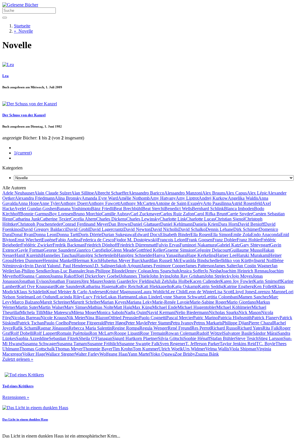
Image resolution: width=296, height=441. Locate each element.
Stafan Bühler (222, 338)
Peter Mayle (136, 322)
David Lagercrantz (106, 229)
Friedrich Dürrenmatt (137, 244)
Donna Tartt (67, 234)
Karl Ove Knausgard (37, 286)
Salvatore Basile (238, 333)
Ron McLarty (101, 333)
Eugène (49, 239)
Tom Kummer (145, 348)
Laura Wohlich (154, 291)
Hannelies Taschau (59, 255)
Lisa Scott (223, 291)
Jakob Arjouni (128, 265)
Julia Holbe (179, 281)
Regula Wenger (153, 328)
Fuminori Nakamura (198, 244)
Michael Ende (164, 307)
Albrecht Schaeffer (111, 192)
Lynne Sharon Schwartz (182, 296)
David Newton (137, 229)
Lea (5, 76)
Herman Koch (88, 260)
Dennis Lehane (219, 229)
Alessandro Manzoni (183, 192)
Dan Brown (119, 224)
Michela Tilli (31, 312)
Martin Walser (51, 307)
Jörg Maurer (92, 281)
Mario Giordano (241, 302)
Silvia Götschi (171, 338)
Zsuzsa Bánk (207, 354)
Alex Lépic (257, 192)
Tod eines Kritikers (18, 386)
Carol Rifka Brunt (210, 213)
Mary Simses (76, 307)
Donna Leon (44, 234)
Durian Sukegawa (117, 234)
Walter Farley (87, 354)
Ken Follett (264, 286)
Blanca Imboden (239, 208)
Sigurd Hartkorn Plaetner (135, 338)
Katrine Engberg (238, 286)
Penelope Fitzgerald (87, 322)
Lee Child (177, 291)
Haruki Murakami (252, 255)
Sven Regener (172, 343)
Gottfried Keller (149, 250)
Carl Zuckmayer (145, 213)
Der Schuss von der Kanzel (24, 115)
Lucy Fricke (94, 296)
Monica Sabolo (110, 312)
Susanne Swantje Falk (139, 343)
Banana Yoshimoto (74, 208)
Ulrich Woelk (170, 348)
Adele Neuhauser (18, 192)
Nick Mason (249, 312)
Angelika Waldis (243, 198)
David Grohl (77, 229)
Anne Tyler (49, 203)
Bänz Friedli (102, 208)
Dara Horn (228, 224)
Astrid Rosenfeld (246, 203)
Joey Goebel (108, 276)
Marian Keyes (113, 302)
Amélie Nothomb (134, 198)
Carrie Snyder (239, 213)
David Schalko (192, 229)
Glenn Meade (122, 250)
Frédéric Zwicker (37, 244)
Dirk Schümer (246, 229)
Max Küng (142, 307)
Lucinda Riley (70, 296)
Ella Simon (220, 234)
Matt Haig (123, 307)
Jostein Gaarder (117, 281)
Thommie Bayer (97, 348)
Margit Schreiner (55, 302)
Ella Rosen (200, 234)
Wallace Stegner (60, 354)
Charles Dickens (111, 218)
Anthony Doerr (74, 203)
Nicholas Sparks (223, 312)
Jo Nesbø (212, 270)
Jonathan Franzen (65, 281)
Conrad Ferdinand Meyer (85, 224)
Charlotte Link (173, 218)
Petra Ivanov (182, 322)
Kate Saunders (69, 286)
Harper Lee (226, 255)
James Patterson (200, 265)
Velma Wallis (217, 348)
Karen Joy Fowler (236, 281)
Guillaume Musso (246, 250)
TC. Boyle (265, 343)
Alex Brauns (213, 192)
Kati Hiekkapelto (156, 286)
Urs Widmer (194, 348)
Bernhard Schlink (208, 208)
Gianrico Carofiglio (92, 250)
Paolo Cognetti (152, 317)
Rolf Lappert (45, 333)
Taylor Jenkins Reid (238, 343)
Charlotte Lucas (200, 218)
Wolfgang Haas (113, 354)
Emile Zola (241, 234)
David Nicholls (164, 229)
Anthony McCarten (137, 203)
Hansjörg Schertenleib (96, 255)
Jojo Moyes (242, 276)
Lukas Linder (148, 296)
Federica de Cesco (97, 239)
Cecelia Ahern (83, 218)
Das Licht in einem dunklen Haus (25, 419)
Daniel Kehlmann (176, 224)
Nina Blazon (96, 317)
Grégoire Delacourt (212, 250)
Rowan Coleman (180, 333)
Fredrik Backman (68, 244)
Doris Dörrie (89, 234)
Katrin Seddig (210, 286)
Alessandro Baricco (146, 192)
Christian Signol (230, 218)
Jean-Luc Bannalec (68, 270)
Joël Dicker (87, 276)
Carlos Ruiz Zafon (177, 213)
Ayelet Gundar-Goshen (35, 208)
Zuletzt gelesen (17, 359)
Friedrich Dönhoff (101, 244)
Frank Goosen (199, 239)
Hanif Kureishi (28, 255)
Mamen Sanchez (253, 296)
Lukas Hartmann (120, 296)
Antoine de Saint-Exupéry (179, 203)
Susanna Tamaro (72, 343)
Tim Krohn (122, 348)
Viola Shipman (242, 348)
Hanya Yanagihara (169, 255)
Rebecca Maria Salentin (90, 328)
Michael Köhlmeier (233, 307)
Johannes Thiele (135, 276)
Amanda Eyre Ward (100, 198)
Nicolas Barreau (25, 317)
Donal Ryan (22, 234)
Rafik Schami (25, 328)
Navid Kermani (161, 312)
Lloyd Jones (244, 291)
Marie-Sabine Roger (208, 302)
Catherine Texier (55, 218)
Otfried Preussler (123, 317)
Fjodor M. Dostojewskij (136, 239)
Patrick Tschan (30, 322)
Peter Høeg (115, 322)
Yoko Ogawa (162, 354)
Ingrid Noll (264, 260)
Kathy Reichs (128, 286)
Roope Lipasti (127, 333)
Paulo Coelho (56, 322)
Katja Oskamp (185, 286)
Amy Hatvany (163, 198)
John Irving (160, 276)
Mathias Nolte (101, 307)
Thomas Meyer (69, 348)
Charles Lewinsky (143, 218)
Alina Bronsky (68, 198)
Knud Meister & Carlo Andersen (76, 291)
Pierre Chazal (261, 322)
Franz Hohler (249, 239)
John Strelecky (218, 276)
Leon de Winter (200, 291)
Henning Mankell (58, 260)
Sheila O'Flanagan (95, 338)
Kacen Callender (205, 281)
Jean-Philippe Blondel (106, 270)
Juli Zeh (161, 281)
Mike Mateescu (57, 312)
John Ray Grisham (188, 276)
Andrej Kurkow (213, 198)
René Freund (179, 328)
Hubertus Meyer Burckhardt (126, 260)
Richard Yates (249, 328)
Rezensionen (15, 397)
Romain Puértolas (73, 333)
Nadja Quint (135, 312)
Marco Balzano (26, 302)
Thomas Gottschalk (37, 348)
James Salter (225, 265)
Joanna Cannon (36, 276)
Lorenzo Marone (270, 291)
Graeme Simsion (179, 250)
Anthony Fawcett (104, 203)
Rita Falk (270, 328)
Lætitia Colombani (221, 296)
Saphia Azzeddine (32, 338)
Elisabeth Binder (175, 234)
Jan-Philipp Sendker (32, 270)
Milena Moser (84, 312)
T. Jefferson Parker (202, 343)
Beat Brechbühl (128, 208)
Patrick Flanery (266, 317)
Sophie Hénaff (197, 338)
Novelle (23, 31)
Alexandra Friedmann (35, 198)
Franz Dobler (224, 239)
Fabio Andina (68, 239)
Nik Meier (75, 317)
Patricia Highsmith (235, 317)
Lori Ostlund (45, 296)
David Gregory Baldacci (43, 229)
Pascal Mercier (179, 317)
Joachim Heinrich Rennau (245, 270)
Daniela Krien (205, 224)
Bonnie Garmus (34, 213)
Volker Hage (33, 354)
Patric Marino (205, 317)
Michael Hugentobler (196, 307)
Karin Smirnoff (267, 281)
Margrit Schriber (86, 302)
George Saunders (59, 250)
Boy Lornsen (61, 213)
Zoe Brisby (185, 354)
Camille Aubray (115, 213)
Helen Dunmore (27, 260)
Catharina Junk (26, 218)
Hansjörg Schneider (135, 255)
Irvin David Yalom (42, 265)
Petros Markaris (208, 322)
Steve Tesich (246, 338)
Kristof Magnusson (123, 291)
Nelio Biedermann (192, 312)
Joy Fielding (143, 281)
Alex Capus (236, 192)
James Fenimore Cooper (163, 265)
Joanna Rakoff (63, 276)
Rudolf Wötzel (209, 333)
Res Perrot (200, 328)
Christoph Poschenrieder (39, 224)
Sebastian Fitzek (64, 338)
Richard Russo (223, 328)
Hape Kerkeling (201, 255)
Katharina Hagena (99, 286)
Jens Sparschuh (165, 270)
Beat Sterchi (153, 208)
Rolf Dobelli (22, 333)
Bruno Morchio (87, 213)
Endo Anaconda (265, 234)
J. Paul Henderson (75, 265)
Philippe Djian (235, 322)
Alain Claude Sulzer (52, 192)
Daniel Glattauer (145, 224)
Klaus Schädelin (31, 291)
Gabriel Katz (228, 244)
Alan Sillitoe (82, 192)
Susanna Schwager (39, 343)
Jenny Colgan (138, 270)
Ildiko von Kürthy (237, 260)
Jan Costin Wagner (254, 265)
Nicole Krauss (53, 317)
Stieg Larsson (270, 338)
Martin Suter (27, 307)
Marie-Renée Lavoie (171, 302)
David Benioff (251, 224)
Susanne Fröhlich (103, 343)
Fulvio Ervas (168, 244)
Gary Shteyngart (255, 244)
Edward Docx (147, 234)
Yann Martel (139, 354)
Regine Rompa (125, 328)
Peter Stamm (159, 322)
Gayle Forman (30, 250)
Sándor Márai (265, 333)
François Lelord (172, 239)
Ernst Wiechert (28, 239)
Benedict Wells (178, 208)
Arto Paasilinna (217, 203)
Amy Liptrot (187, 198)
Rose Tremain (152, 333)
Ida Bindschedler (205, 260)
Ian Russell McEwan (171, 260)
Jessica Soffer (191, 270)
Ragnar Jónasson (53, 328)
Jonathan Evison (34, 281)
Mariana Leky (139, 302)
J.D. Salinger (104, 265)
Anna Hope (28, 203)
